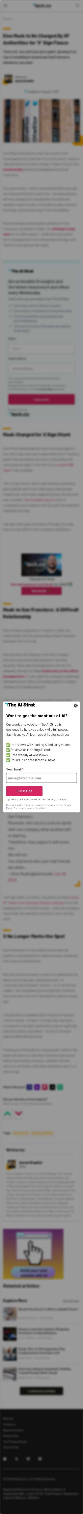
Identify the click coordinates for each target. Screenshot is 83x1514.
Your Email (14, 769)
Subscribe (24, 791)
